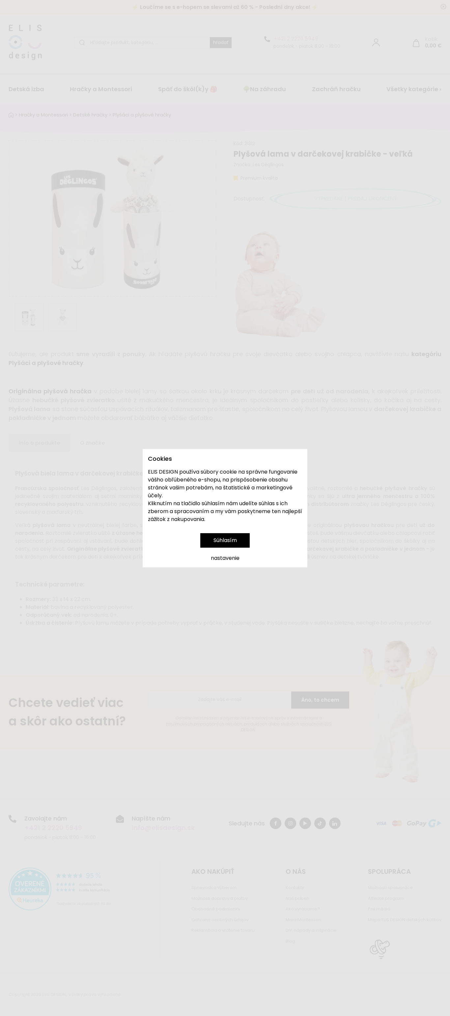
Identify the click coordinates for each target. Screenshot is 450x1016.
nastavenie (225, 558)
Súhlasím (225, 540)
